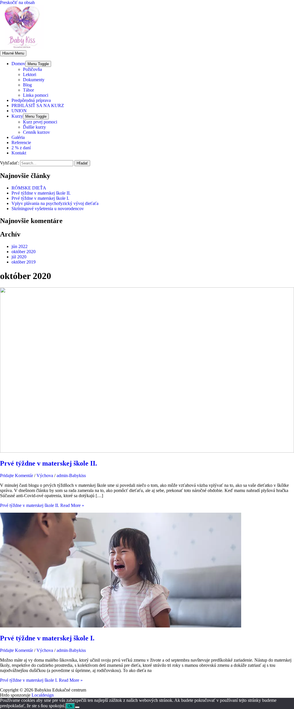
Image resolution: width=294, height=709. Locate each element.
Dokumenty (34, 79)
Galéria (18, 137)
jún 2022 (19, 246)
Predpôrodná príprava (31, 100)
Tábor (28, 90)
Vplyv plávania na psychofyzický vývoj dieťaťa (54, 203)
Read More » (42, 505)
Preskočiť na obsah (17, 2)
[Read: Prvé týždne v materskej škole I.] (120, 625)
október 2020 (23, 251)
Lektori (29, 74)
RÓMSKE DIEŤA (28, 187)
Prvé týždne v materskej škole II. (41, 193)
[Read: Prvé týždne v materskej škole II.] (147, 451)
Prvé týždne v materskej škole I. (40, 198)
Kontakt (18, 152)
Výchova (44, 475)
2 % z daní (21, 147)
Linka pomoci (35, 95)
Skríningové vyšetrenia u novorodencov (47, 208)
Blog (27, 84)
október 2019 (23, 261)
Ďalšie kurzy (34, 127)
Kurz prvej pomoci (40, 121)
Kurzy (17, 116)
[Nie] (77, 707)
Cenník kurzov (36, 132)
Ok (70, 706)
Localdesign (43, 695)
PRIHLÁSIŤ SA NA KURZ (37, 105)
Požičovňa (32, 69)
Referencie (21, 142)
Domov (18, 63)
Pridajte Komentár (16, 475)
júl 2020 (18, 256)
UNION (19, 110)
